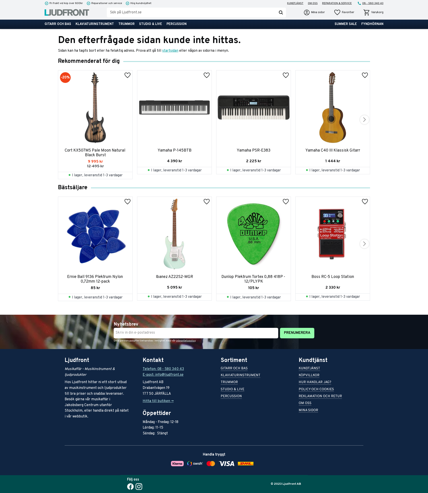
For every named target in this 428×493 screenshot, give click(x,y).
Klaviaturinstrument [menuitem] (95, 24)
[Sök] (281, 12)
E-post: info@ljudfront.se (163, 375)
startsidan (170, 51)
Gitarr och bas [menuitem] (58, 24)
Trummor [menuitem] (126, 24)
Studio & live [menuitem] (150, 24)
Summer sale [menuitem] (346, 24)
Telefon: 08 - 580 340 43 (163, 369)
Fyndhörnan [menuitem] (372, 24)
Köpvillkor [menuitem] (309, 376)
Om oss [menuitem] (313, 3)
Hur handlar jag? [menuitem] (315, 382)
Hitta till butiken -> (158, 401)
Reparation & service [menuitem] (337, 3)
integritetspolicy (185, 340)
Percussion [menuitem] (177, 24)
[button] (344, 12)
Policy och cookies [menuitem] (316, 390)
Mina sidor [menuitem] (308, 411)
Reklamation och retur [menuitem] (320, 397)
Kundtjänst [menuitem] (295, 3)
